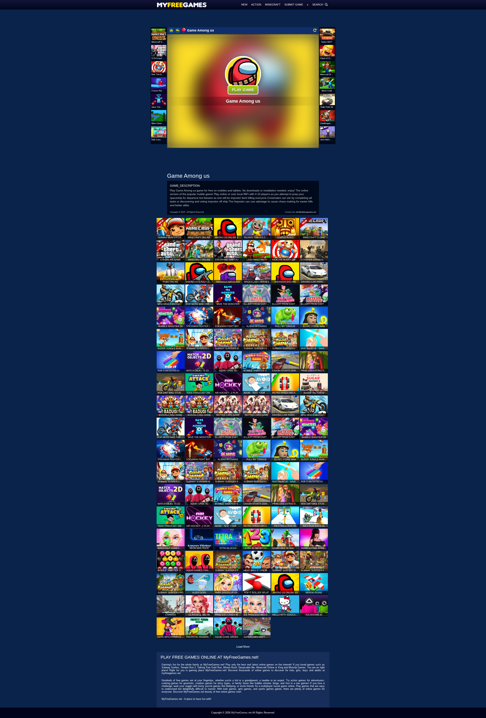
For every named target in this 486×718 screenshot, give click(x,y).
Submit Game (293, 4)
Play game (243, 89)
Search (320, 4)
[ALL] (307, 4)
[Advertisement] (243, 18)
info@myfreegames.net (306, 212)
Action (256, 4)
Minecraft (273, 4)
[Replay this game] (314, 30)
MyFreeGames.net (241, 712)
